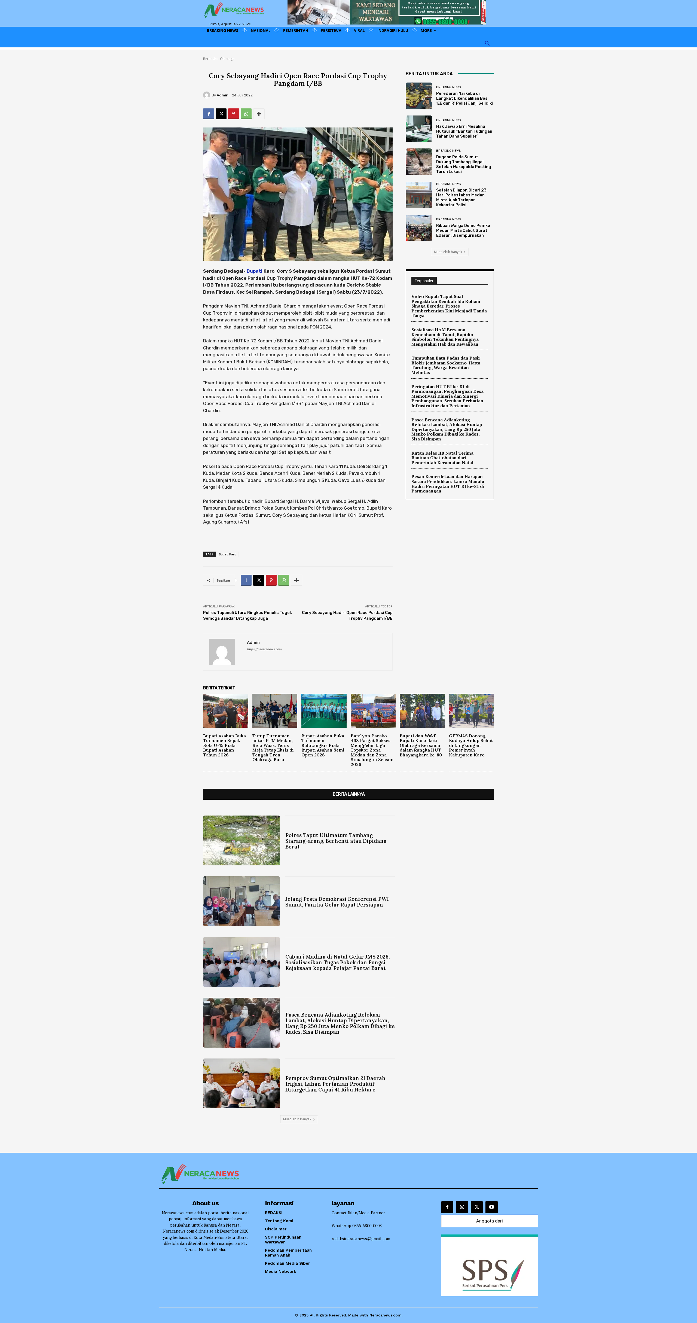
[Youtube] (491, 1207)
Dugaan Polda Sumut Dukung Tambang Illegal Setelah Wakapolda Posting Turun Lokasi (463, 164)
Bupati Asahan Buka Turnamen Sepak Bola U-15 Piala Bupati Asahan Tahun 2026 (224, 745)
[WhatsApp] (246, 113)
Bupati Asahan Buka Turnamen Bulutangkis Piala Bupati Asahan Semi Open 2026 (322, 745)
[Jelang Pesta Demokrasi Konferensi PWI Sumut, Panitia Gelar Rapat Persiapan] (241, 901)
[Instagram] (462, 1207)
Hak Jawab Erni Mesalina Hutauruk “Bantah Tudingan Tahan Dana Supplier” (464, 131)
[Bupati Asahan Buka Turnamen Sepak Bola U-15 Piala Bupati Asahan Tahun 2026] (225, 711)
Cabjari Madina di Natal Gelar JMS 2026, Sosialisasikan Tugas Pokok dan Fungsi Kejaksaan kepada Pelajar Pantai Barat (337, 962)
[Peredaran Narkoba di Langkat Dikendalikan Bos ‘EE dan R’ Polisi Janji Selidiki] (419, 96)
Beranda (209, 58)
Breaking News (448, 87)
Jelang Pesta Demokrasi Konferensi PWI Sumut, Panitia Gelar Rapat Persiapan (337, 902)
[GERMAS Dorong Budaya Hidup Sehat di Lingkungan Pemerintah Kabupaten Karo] (471, 711)
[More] (259, 113)
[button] (487, 43)
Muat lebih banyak (448, 252)
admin (222, 95)
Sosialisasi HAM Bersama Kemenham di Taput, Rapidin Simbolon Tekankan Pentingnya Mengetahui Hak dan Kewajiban (445, 337)
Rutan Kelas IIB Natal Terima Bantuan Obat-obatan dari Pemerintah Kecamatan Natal (442, 458)
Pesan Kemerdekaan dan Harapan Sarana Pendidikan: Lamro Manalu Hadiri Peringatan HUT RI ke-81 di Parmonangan (447, 483)
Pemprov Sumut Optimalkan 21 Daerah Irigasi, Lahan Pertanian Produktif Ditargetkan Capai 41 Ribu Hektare (335, 1084)
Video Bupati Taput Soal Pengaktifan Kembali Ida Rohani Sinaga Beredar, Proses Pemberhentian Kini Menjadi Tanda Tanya (449, 305)
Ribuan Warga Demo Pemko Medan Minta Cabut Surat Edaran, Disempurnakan (463, 230)
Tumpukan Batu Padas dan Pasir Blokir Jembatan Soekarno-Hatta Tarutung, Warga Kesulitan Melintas (445, 365)
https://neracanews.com (264, 649)
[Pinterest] (233, 113)
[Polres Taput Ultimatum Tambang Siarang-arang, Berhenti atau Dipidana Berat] (241, 840)
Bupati (254, 271)
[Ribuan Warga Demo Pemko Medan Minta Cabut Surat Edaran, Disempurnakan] (419, 228)
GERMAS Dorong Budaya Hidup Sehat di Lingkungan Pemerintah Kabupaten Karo (471, 745)
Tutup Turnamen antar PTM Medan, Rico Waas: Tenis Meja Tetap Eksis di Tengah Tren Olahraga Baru (273, 747)
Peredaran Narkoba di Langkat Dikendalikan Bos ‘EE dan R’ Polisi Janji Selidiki (464, 98)
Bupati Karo (227, 554)
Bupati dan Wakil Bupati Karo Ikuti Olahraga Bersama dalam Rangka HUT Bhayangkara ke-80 (421, 745)
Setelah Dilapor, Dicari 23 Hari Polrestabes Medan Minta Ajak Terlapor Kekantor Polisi (461, 197)
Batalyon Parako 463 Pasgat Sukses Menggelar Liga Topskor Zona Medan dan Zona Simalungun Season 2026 (372, 750)
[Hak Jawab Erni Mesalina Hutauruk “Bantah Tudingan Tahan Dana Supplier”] (419, 128)
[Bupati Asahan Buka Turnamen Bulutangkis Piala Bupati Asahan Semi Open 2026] (324, 711)
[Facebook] (208, 113)
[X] (221, 113)
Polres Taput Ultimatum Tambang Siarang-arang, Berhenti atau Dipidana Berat (336, 841)
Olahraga (227, 58)
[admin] (207, 95)
